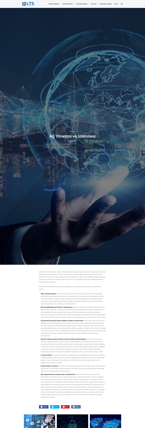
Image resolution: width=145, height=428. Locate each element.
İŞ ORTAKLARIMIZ (81, 4)
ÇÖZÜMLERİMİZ (67, 4)
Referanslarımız (106, 4)
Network (72, 131)
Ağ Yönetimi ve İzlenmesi (72, 136)
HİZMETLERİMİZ (53, 4)
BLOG (116, 4)
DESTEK (93, 4)
